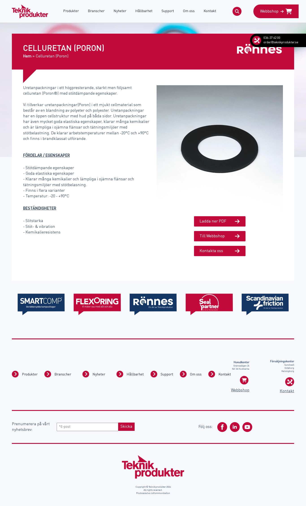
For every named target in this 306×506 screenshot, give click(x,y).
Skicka (126, 427)
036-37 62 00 (271, 37)
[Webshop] (244, 380)
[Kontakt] (256, 40)
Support (168, 11)
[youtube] (247, 427)
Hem (27, 56)
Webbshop (240, 390)
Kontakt (210, 11)
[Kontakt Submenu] (211, 374)
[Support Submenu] (154, 374)
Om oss (189, 11)
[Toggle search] (237, 11)
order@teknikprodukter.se (280, 42)
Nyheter (120, 11)
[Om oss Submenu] (183, 374)
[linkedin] (235, 427)
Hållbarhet (144, 11)
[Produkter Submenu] (15, 374)
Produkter (71, 11)
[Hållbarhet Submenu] (119, 374)
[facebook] (222, 427)
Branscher (96, 11)
